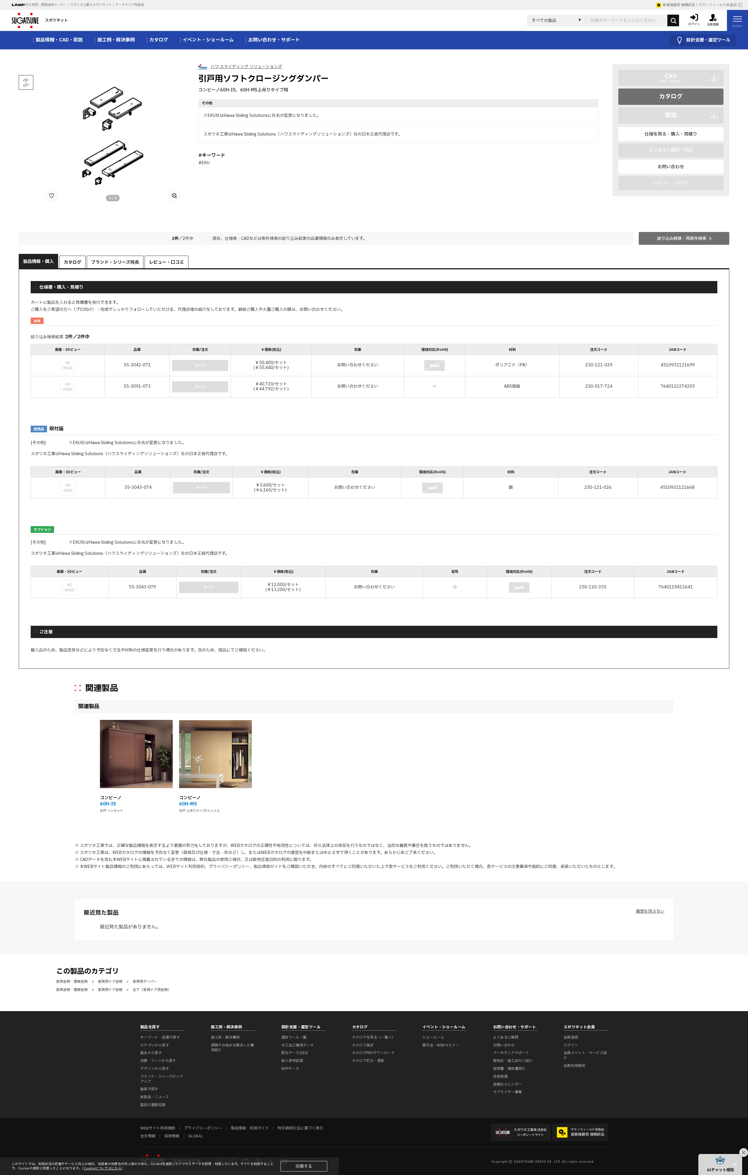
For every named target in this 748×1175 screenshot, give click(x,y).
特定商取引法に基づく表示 (300, 1128)
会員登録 (571, 1037)
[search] (673, 20)
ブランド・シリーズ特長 (115, 262)
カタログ (671, 96)
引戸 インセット (111, 810)
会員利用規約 (574, 1065)
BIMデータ (290, 1068)
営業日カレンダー (507, 1084)
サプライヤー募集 (507, 1092)
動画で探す (149, 1089)
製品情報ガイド (268, 867)
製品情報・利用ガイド (250, 1128)
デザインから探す (154, 1068)
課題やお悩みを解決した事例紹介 (232, 1048)
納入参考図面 (292, 1060)
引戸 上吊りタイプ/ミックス (199, 810)
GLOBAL (195, 1136)
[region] (374, 371)
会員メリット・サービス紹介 (585, 1055)
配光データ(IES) (294, 1053)
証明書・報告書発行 (509, 1068)
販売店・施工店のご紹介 (513, 1060)
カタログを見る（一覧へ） (373, 1037)
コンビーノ (111, 798)
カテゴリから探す (154, 1045)
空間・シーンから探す (158, 1060)
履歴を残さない (650, 911)
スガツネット (56, 20)
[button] (720, 1164)
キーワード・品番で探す (160, 1037)
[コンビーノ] (136, 754)
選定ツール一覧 (294, 1037)
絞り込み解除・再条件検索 (681, 238)
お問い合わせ (671, 167)
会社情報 (147, 1136)
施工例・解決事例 (225, 1037)
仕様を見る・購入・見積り (671, 134)
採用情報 (171, 1136)
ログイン (571, 1045)
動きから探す (151, 1053)
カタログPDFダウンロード (373, 1053)
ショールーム (433, 1037)
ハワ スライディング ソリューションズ (246, 67)
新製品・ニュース (154, 1097)
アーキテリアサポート (511, 1053)
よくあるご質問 (506, 1037)
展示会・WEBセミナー (441, 1045)
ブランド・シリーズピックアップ (161, 1079)
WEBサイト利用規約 (186, 867)
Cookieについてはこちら (103, 1168)
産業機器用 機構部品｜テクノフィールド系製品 (700, 5)
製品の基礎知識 (153, 1105)
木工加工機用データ (297, 1045)
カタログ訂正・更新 (368, 1060)
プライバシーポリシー (229, 867)
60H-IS (108, 804)
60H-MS (188, 804)
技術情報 (500, 1076)
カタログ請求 (363, 1045)
